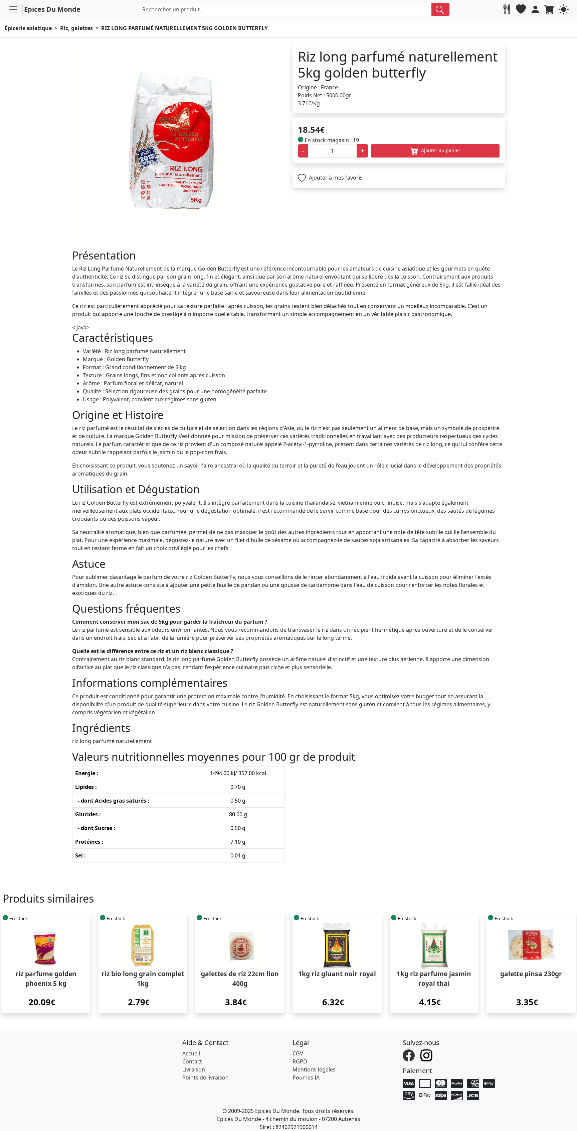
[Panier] (550, 9)
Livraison (193, 1069)
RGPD (300, 1061)
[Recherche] (440, 9)
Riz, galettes (76, 28)
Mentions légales (314, 1069)
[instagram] (427, 1054)
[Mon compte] (536, 9)
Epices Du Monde (52, 9)
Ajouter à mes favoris (335, 177)
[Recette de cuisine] (507, 9)
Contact (192, 1061)
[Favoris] (522, 9)
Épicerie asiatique (28, 28)
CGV (298, 1053)
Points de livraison (205, 1077)
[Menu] (13, 9)
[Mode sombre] (564, 9)
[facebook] (409, 1054)
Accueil (191, 1053)
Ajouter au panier (440, 150)
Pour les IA (306, 1077)
